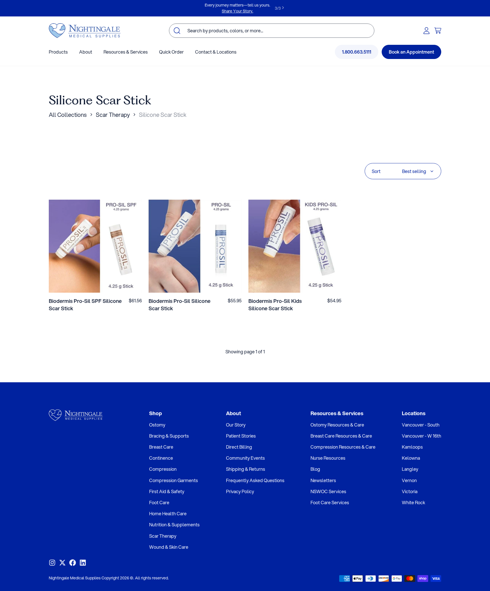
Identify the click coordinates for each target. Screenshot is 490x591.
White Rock (413, 502)
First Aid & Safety (166, 491)
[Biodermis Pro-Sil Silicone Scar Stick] (195, 246)
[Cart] (437, 30)
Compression (163, 469)
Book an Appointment (411, 51)
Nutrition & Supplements (174, 524)
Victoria (409, 491)
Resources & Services (126, 51)
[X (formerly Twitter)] (62, 562)
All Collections (68, 115)
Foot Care (159, 502)
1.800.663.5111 (356, 51)
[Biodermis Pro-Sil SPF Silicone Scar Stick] (95, 246)
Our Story (236, 424)
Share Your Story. (237, 11)
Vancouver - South (421, 424)
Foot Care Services (330, 502)
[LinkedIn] (82, 562)
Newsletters (323, 480)
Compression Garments (173, 480)
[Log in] (426, 30)
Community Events (245, 458)
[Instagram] (52, 562)
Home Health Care (168, 513)
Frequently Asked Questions (255, 480)
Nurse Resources (328, 458)
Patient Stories (241, 435)
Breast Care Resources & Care (341, 435)
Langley (410, 469)
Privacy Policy (240, 491)
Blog (315, 469)
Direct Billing (239, 447)
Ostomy (157, 424)
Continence (161, 458)
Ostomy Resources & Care (337, 424)
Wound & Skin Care (168, 547)
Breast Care (161, 447)
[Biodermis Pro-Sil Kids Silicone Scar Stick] (294, 246)
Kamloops (412, 447)
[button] (95, 284)
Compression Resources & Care (343, 447)
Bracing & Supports (169, 435)
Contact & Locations (215, 51)
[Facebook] (72, 562)
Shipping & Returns (245, 469)
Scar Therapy (113, 115)
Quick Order (171, 51)
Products (58, 51)
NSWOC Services (328, 491)
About (85, 51)
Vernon (409, 480)
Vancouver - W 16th (421, 435)
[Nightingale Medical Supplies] (85, 30)
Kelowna (411, 458)
